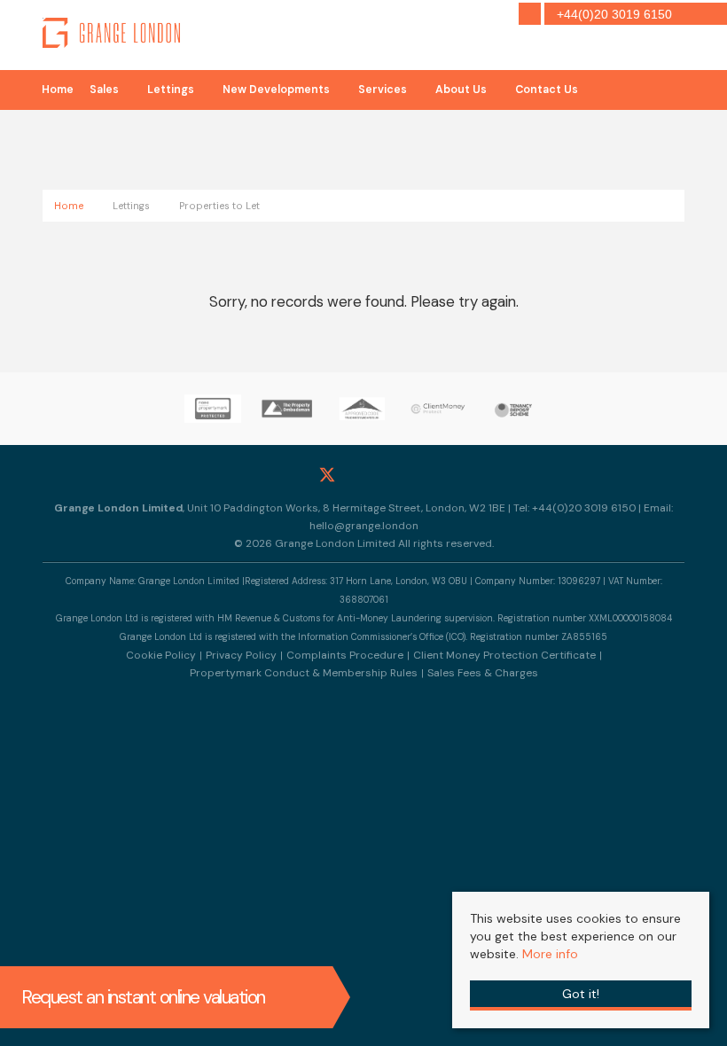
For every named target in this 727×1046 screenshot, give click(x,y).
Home (58, 89)
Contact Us (546, 89)
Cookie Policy (161, 655)
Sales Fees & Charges (482, 673)
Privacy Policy (241, 655)
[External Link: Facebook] (291, 475)
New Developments (276, 89)
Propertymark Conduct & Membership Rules (304, 673)
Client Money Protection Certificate (504, 655)
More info (550, 954)
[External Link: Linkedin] (400, 475)
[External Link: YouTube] (436, 475)
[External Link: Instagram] (364, 475)
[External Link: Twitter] (327, 475)
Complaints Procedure (344, 655)
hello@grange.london (363, 526)
